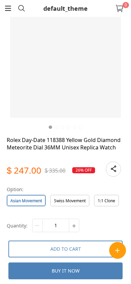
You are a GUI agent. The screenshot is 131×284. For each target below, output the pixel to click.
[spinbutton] (55, 225)
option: (15, 189)
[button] (38, 226)
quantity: (17, 225)
